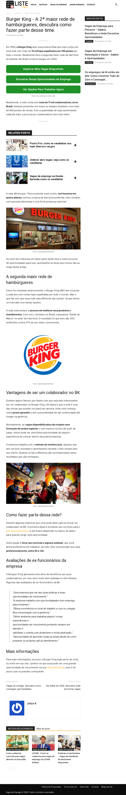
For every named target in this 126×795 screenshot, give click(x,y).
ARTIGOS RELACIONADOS (20, 728)
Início (33, 4)
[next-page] (13, 769)
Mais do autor (43, 728)
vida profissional (56, 667)
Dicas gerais (90, 84)
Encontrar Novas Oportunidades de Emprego (43, 79)
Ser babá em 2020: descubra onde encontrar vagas (63, 687)
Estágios (91, 4)
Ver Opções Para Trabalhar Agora (43, 89)
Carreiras (18, 13)
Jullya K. (32, 703)
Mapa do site (106, 786)
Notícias (43, 4)
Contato (95, 786)
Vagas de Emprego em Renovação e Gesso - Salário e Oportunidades (102, 54)
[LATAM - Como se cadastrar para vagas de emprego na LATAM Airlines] (43, 743)
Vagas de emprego (58, 4)
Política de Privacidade (51, 786)
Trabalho (89, 41)
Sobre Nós (84, 786)
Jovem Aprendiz (77, 4)
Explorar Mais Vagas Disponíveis (43, 69)
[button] (116, 4)
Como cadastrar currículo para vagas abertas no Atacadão (16, 756)
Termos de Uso (70, 786)
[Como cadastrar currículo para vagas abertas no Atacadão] (17, 743)
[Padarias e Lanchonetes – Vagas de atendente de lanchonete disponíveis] (69, 743)
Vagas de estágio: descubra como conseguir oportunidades (23, 687)
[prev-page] (8, 769)
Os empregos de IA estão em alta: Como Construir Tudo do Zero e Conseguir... (102, 76)
